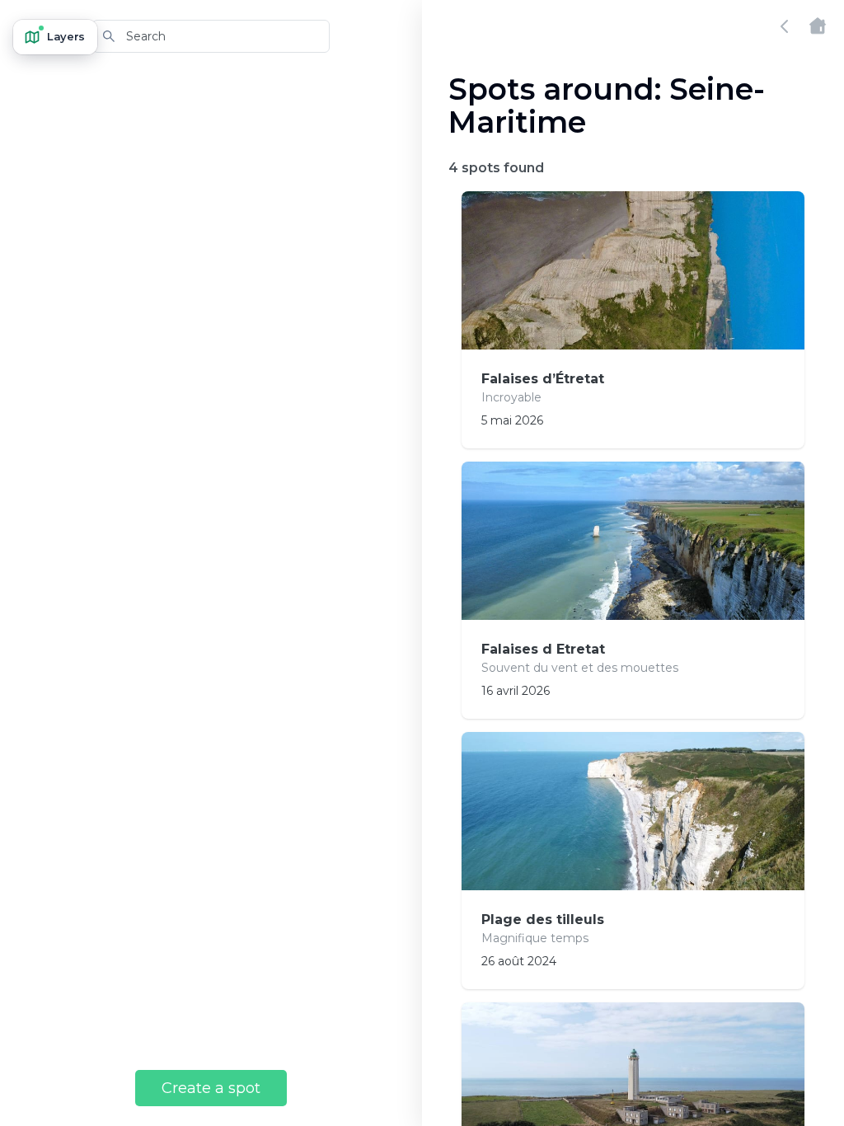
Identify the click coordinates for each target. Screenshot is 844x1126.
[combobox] (211, 36)
